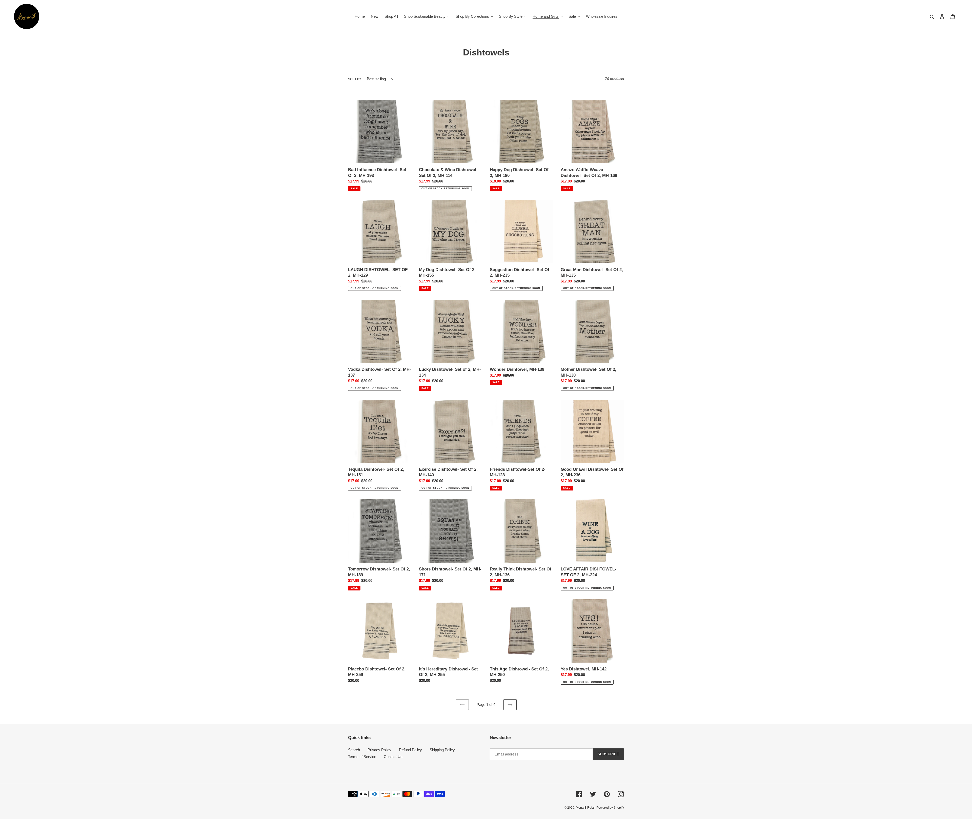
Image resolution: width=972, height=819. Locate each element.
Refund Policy (410, 750)
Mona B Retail (585, 807)
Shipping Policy (442, 750)
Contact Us (393, 756)
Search (354, 750)
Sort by (354, 79)
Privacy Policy (379, 750)
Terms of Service (362, 756)
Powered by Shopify (610, 807)
